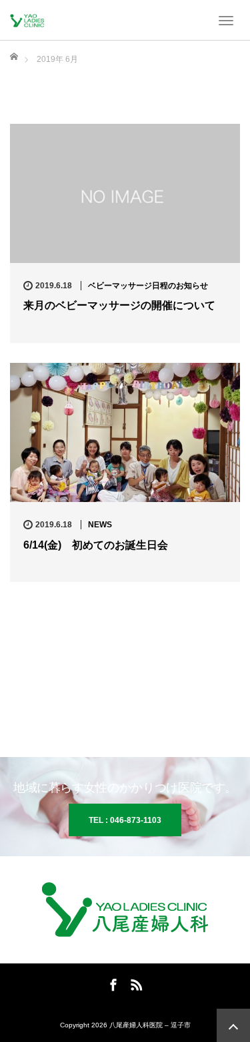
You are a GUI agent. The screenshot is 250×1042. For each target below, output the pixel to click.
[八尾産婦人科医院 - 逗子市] (30, 20)
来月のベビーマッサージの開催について (119, 305)
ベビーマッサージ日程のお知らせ (148, 285)
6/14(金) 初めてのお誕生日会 (95, 545)
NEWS (100, 524)
